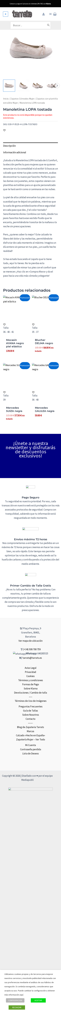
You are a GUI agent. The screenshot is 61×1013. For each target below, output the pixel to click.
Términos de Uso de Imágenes (30, 700)
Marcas (30, 731)
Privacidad (30, 672)
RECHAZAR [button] (16, 1007)
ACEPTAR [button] (38, 1000)
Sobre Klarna (30, 688)
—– (30, 696)
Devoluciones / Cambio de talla (30, 692)
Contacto (30, 718)
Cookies (30, 676)
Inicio (6, 98)
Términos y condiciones (30, 680)
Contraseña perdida (30, 749)
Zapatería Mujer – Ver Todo (30, 739)
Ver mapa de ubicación (30, 640)
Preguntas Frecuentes (30, 706)
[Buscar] (48, 25)
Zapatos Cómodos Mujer (22, 98)
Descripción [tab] (9, 145)
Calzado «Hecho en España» (30, 735)
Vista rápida (16, 318)
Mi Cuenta (30, 745)
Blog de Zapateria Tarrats (30, 727)
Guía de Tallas (30, 710)
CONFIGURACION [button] (15, 1000)
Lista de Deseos (30, 753)
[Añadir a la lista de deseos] (4, 130)
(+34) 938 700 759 (32, 649)
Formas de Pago (30, 684)
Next (57, 85)
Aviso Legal (30, 667)
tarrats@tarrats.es (32, 657)
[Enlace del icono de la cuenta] (43, 14)
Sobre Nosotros (30, 714)
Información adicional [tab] (14, 152)
